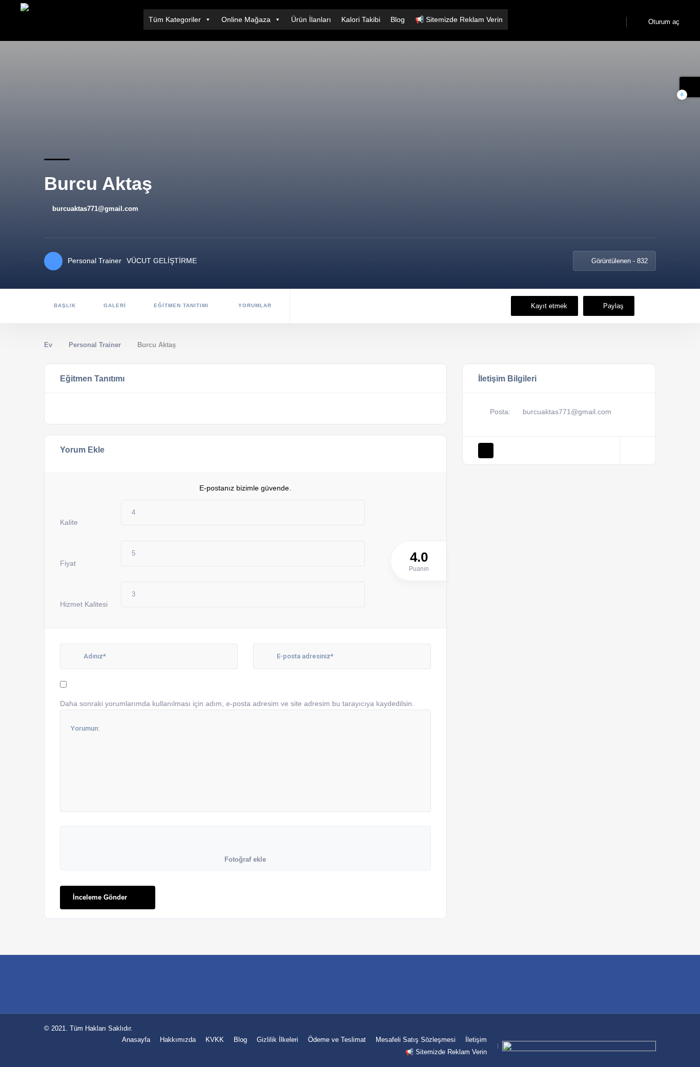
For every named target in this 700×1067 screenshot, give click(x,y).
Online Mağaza (246, 19)
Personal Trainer (95, 345)
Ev (48, 345)
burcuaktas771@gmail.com (95, 208)
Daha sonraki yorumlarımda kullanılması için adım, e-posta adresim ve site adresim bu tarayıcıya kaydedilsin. (237, 703)
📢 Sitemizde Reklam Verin (459, 19)
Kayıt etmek (549, 306)
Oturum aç (663, 22)
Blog (397, 19)
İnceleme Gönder (100, 897)
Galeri (115, 305)
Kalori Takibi (360, 19)
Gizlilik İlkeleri (277, 1039)
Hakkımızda (178, 1039)
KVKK (214, 1039)
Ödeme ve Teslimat (337, 1039)
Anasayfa (136, 1039)
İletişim (476, 1039)
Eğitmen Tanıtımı (181, 305)
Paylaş (613, 306)
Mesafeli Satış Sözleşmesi (416, 1039)
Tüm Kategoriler (175, 19)
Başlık (65, 305)
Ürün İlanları (311, 19)
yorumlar (254, 305)
